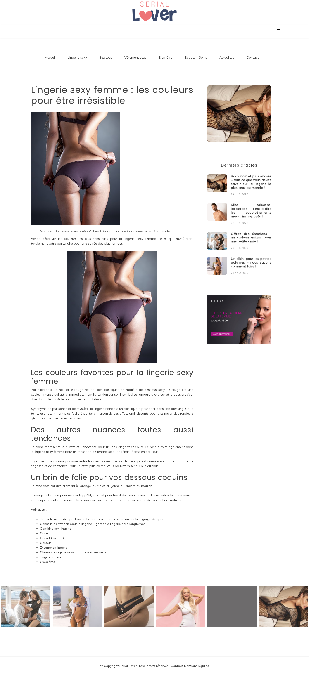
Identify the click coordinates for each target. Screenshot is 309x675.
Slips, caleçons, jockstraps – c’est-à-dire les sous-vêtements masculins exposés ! (251, 210)
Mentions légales (196, 666)
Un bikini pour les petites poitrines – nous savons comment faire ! (251, 262)
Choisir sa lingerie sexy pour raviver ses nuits (73, 552)
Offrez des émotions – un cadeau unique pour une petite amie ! (251, 237)
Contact (253, 57)
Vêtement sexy (135, 57)
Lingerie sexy (77, 57)
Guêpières (47, 562)
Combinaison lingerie (55, 528)
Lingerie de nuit (51, 557)
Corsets (46, 543)
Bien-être (165, 57)
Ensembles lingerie (53, 547)
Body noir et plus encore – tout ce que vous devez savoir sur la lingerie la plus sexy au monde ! (251, 181)
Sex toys (105, 57)
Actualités (226, 57)
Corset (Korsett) (52, 538)
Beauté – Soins (196, 57)
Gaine (44, 533)
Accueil (50, 57)
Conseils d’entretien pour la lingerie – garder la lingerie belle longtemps (92, 524)
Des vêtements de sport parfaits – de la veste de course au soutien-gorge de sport (102, 519)
